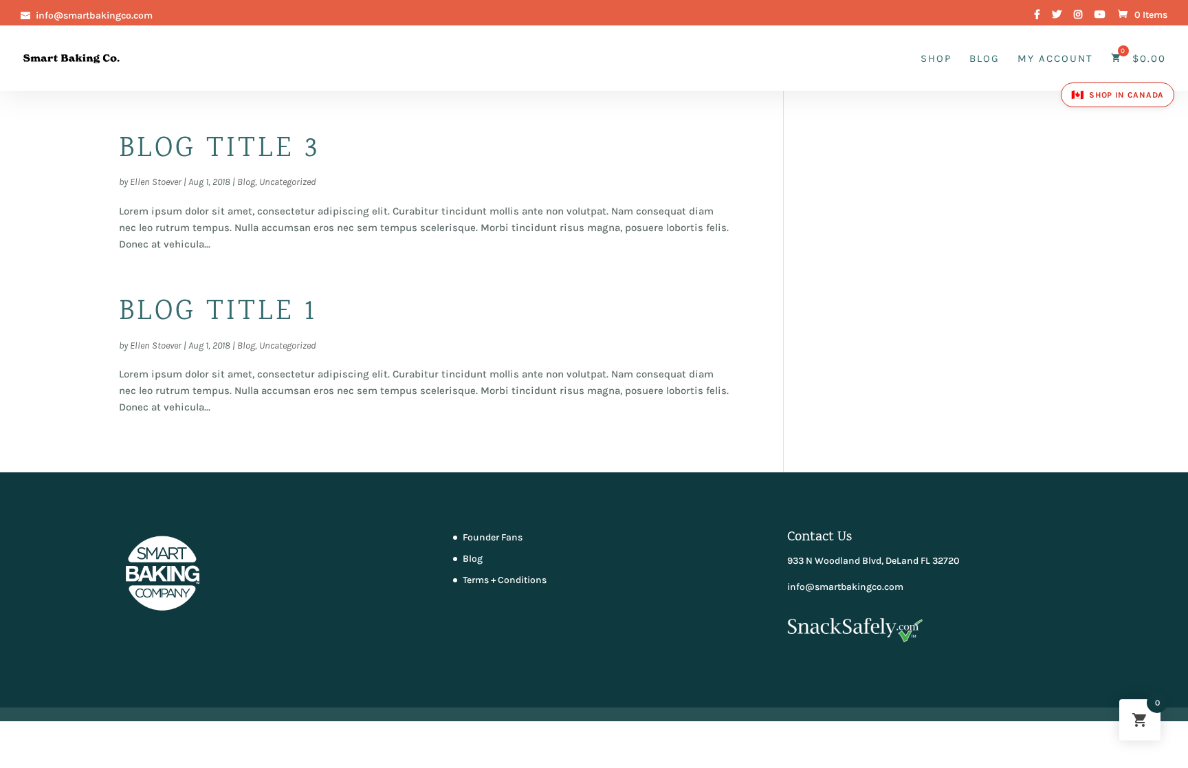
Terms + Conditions (505, 580)
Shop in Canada (1117, 95)
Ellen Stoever (156, 182)
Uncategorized (287, 182)
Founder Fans (492, 537)
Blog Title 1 (218, 312)
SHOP (936, 59)
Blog (984, 59)
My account (1055, 59)
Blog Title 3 (219, 150)
